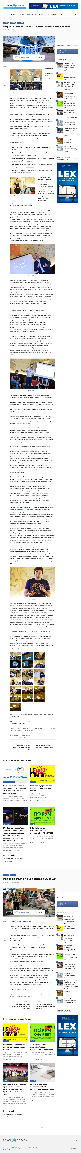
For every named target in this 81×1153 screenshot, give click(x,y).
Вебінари (53, 14)
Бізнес (6, 22)
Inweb (27, 1148)
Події (32, 824)
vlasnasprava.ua (25, 57)
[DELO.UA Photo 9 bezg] (39, 672)
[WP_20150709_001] (39, 689)
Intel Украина (25, 728)
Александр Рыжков (28, 730)
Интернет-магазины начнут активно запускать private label (21, 1006)
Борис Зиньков (40, 732)
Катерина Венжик (26, 735)
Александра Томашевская (16, 732)
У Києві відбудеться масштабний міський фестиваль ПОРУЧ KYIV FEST (41, 830)
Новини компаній (9, 782)
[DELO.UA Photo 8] (27, 672)
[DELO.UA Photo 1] (16, 655)
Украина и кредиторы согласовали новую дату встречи (44, 748)
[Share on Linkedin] (5, 85)
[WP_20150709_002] (16, 698)
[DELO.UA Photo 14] (27, 689)
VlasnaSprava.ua (7, 1148)
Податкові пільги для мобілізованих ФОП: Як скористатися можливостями (42, 1086)
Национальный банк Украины (23, 996)
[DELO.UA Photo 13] (16, 689)
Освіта (61, 14)
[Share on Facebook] (5, 77)
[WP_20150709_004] (39, 698)
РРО (25, 737)
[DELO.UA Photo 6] (39, 664)
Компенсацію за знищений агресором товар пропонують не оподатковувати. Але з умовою (70, 67)
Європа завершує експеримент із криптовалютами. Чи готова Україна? (69, 95)
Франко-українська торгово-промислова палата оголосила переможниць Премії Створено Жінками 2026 (70, 114)
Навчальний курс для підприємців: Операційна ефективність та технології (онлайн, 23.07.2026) (70, 86)
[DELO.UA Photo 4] (16, 664)
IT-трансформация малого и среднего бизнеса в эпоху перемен (45, 1006)
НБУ (34, 996)
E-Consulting (12, 728)
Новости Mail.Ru (21, 989)
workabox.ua (18, 730)
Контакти (74, 1148)
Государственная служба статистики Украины (21, 994)
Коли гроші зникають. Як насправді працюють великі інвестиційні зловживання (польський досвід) (71, 132)
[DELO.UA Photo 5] (27, 664)
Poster (11, 730)
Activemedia (6, 1149)
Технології (20, 22)
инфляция (40, 994)
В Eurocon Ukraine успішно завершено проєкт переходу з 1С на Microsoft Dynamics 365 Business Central (15, 789)
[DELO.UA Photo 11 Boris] (27, 681)
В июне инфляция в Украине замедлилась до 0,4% (21, 748)
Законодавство (31, 14)
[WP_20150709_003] (27, 698)
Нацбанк (12, 996)
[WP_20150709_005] (16, 706)
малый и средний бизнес (16, 737)
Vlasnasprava (8, 803)
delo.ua (34, 276)
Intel (19, 728)
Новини (13, 14)
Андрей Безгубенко (29, 732)
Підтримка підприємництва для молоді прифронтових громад (41, 788)
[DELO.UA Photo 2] (27, 655)
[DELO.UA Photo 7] (16, 672)
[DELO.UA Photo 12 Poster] (39, 681)
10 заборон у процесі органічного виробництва (69, 140)
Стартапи (21, 14)
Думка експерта (44, 14)
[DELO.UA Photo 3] (39, 655)
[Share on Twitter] (5, 81)
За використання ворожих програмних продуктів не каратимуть (70, 122)
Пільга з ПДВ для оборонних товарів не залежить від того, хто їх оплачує (70, 149)
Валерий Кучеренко (14, 735)
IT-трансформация (38, 728)
